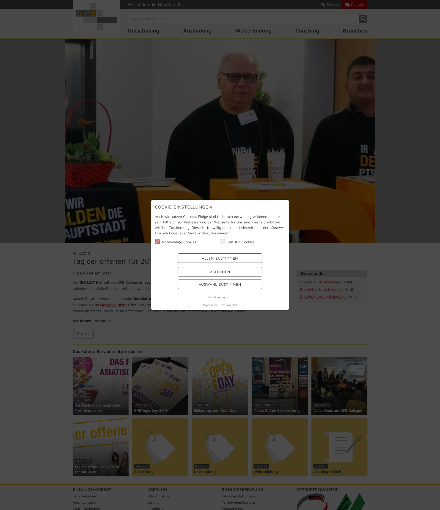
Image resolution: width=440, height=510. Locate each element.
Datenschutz (229, 305)
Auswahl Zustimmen (220, 284)
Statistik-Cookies (241, 242)
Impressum (210, 305)
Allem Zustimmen (220, 258)
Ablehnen (220, 272)
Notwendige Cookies (179, 242)
